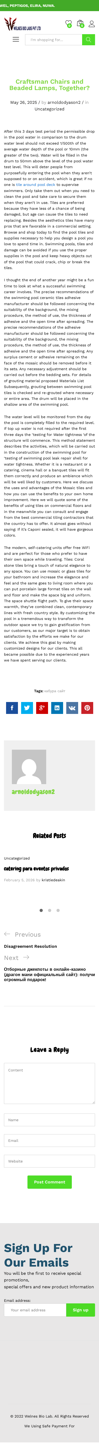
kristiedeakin (53, 880)
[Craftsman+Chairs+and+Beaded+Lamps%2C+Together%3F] (27, 708)
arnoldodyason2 (64, 102)
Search (88, 39)
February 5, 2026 (19, 880)
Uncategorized (49, 108)
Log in (92, 27)
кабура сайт (54, 691)
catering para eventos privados (36, 868)
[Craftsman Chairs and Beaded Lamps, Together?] (12, 708)
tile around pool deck (35, 184)
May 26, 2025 (23, 102)
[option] (49, 869)
